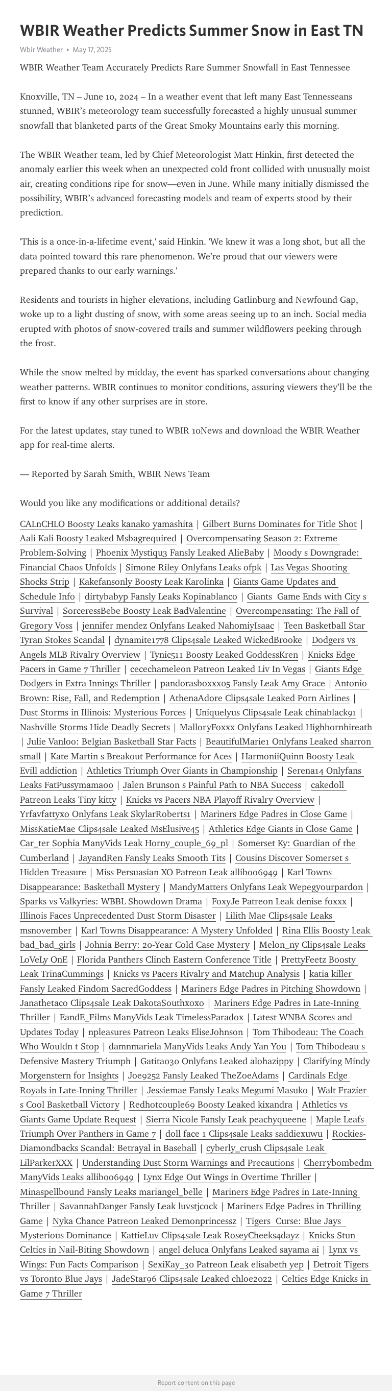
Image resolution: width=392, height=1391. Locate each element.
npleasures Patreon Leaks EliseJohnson (165, 1032)
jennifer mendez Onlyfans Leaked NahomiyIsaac (178, 625)
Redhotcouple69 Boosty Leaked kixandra (210, 1104)
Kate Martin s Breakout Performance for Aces (141, 756)
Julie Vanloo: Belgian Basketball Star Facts (111, 741)
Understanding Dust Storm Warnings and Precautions (188, 1162)
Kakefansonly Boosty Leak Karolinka (151, 581)
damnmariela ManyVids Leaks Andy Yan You (197, 1046)
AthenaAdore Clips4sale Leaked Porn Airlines (259, 698)
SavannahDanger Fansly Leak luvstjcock (138, 1206)
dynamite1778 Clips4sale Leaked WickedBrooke (208, 639)
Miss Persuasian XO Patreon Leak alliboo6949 (187, 872)
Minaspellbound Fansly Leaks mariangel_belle (111, 1191)
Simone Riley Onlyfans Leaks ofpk (193, 567)
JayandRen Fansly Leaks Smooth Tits (152, 858)
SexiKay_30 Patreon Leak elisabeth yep (226, 1264)
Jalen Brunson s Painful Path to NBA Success (212, 784)
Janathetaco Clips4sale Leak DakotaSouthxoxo (112, 1003)
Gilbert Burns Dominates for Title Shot (280, 524)
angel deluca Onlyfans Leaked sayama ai (239, 1249)
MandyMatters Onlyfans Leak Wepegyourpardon (266, 887)
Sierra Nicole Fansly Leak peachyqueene (226, 1119)
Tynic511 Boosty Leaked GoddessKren (224, 654)
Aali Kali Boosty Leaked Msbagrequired (98, 538)
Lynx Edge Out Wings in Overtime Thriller (227, 1177)
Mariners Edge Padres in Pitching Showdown (270, 988)
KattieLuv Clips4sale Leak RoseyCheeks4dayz (210, 1235)
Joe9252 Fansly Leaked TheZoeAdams (203, 1075)
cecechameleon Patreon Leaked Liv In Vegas (217, 669)
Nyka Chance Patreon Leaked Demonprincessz (144, 1221)
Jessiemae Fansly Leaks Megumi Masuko (227, 1090)
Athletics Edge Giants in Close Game (281, 828)
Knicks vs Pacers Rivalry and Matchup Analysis (206, 973)
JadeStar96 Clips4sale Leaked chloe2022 (192, 1278)
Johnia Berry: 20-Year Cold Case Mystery (167, 944)
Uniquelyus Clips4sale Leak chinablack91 (275, 712)
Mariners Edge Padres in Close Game (274, 814)
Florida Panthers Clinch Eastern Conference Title (174, 959)
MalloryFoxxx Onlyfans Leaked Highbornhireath (276, 727)
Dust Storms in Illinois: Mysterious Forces (103, 712)
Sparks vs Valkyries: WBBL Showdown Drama (111, 901)
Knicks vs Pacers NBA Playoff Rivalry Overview (220, 799)
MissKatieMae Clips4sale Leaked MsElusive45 (109, 828)
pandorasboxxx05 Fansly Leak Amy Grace (242, 683)
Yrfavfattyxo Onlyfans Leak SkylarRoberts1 (105, 814)
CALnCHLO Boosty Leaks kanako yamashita (106, 524)
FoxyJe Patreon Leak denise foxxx (279, 901)
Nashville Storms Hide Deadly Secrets (95, 727)
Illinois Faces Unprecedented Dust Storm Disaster (118, 915)
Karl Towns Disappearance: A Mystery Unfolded (177, 930)
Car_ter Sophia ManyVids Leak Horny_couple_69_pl (124, 843)
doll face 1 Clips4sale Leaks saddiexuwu (244, 1133)
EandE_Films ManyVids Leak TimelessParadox (151, 1017)
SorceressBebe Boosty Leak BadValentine (144, 610)
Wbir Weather (41, 49)
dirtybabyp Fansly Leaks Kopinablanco (161, 596)
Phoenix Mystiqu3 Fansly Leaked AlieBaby (180, 552)
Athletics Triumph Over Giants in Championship (182, 770)
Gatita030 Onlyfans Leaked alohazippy (216, 1061)
